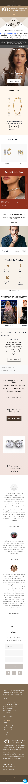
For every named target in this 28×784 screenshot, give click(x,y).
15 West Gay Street (8, 764)
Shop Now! (14, 418)
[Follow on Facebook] (8, 673)
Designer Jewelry (8, 729)
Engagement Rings (9, 725)
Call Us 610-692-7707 (8, 33)
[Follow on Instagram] (20, 673)
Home (5, 722)
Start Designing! (14, 397)
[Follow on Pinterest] (14, 673)
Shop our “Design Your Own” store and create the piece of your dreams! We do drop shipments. (14, 388)
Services (6, 732)
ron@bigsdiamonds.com (9, 769)
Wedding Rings (8, 727)
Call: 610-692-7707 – (12, 5)
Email (19, 5)
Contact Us (6, 734)
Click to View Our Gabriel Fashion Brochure (14, 468)
